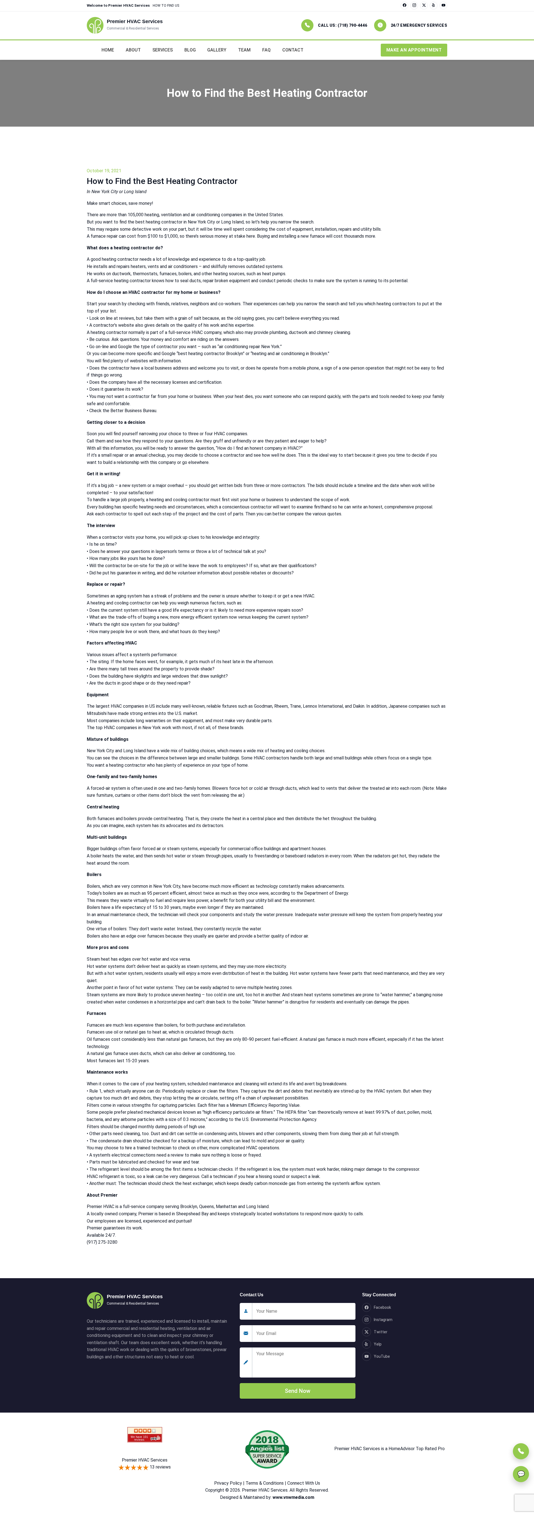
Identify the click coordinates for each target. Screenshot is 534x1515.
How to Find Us (166, 6)
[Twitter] (424, 5)
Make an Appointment (414, 50)
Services (162, 50)
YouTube (382, 1356)
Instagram (383, 1319)
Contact (292, 50)
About (133, 50)
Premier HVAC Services (144, 1460)
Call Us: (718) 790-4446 (342, 25)
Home (108, 50)
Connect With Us (303, 1483)
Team (244, 50)
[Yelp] (433, 5)
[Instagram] (414, 5)
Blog (190, 50)
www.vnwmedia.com (293, 1497)
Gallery (216, 50)
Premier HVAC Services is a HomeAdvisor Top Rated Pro (389, 1448)
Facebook (382, 1307)
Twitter (380, 1332)
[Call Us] (521, 1451)
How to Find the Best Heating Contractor (162, 181)
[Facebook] (404, 5)
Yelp (378, 1344)
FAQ (266, 50)
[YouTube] (443, 5)
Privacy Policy (228, 1483)
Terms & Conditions (265, 1483)
